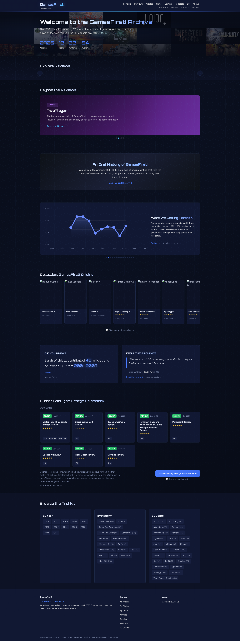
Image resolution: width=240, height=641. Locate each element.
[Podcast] (116, 138)
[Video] (121, 138)
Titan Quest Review (85, 454)
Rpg (187, 555)
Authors (185, 7)
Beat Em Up (160, 533)
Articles (149, 4)
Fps (172, 538)
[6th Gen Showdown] (118, 257)
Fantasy (177, 533)
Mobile (103, 538)
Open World (160, 550)
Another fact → (51, 377)
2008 (47, 521)
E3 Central (124, 628)
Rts (156, 561)
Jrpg (157, 544)
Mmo (184, 544)
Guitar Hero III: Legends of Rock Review (55, 423)
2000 (74, 527)
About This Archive (170, 602)
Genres (174, 7)
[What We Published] (131, 257)
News (159, 4)
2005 (74, 521)
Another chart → (170, 243)
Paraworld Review (181, 422)
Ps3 (134, 550)
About (196, 4)
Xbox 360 (105, 561)
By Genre (158, 515)
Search (195, 7)
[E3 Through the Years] (123, 257)
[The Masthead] (120, 257)
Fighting (158, 538)
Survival (175, 572)
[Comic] (118, 138)
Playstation (106, 550)
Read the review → (134, 377)
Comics (168, 4)
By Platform (104, 515)
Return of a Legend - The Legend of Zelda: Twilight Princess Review (151, 426)
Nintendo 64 (120, 538)
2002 (56, 527)
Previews (138, 4)
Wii (113, 555)
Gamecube (129, 533)
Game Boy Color (108, 533)
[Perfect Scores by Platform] (129, 257)
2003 (47, 527)
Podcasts (179, 4)
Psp (102, 555)
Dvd (121, 521)
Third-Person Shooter (165, 578)
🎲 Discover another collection (120, 330)
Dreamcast (106, 521)
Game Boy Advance (110, 527)
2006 (65, 521)
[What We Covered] (116, 257)
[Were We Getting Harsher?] (108, 257)
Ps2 (122, 550)
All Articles (124, 602)
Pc (122, 544)
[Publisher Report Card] (110, 257)
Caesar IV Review (52, 454)
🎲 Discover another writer (178, 479)
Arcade (177, 527)
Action (158, 521)
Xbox (125, 555)
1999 (83, 527)
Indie (185, 538)
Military (171, 544)
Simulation (160, 567)
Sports (177, 567)
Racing (173, 555)
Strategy (159, 572)
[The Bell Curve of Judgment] (112, 257)
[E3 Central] (123, 138)
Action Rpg (175, 521)
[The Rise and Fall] (114, 257)
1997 (55, 533)
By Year (48, 515)
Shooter (183, 561)
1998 (47, 533)
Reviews (127, 4)
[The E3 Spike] (127, 257)
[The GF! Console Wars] (106, 257)
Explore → (155, 243)
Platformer (178, 550)
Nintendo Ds (106, 544)
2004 (83, 521)
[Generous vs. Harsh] (121, 257)
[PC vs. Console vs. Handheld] (133, 257)
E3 (188, 4)
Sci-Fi (169, 561)
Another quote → (154, 377)
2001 (65, 527)
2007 (56, 521)
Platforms (163, 7)
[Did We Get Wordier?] (125, 257)
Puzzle (158, 555)
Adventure (160, 527)
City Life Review (116, 454)
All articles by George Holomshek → (178, 473)
